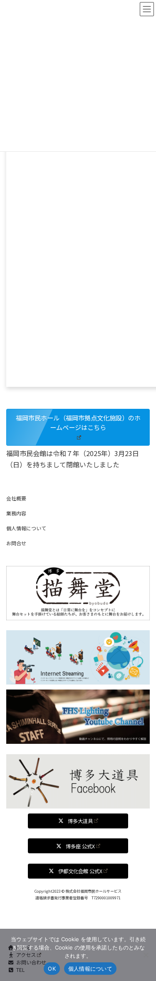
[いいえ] (145, 955)
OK (52, 968)
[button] (78, 427)
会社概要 (16, 498)
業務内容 (16, 513)
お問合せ (16, 542)
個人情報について (26, 528)
